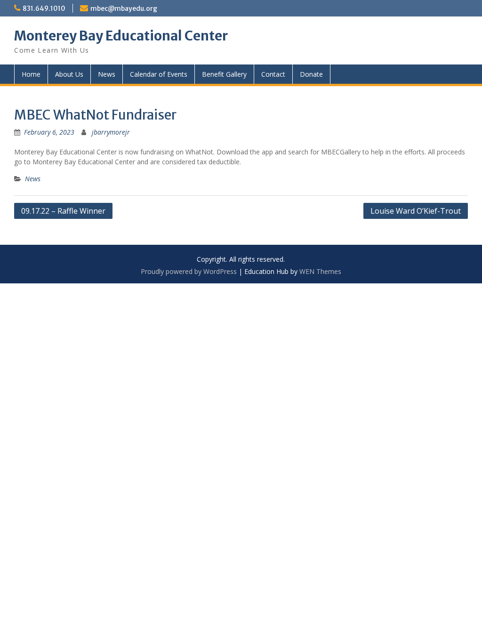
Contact (273, 74)
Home (31, 74)
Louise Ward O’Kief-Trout (415, 211)
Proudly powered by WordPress (189, 271)
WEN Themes (320, 271)
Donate (311, 74)
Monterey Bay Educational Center (121, 35)
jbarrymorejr (111, 132)
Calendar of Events (158, 74)
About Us (69, 74)
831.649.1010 (44, 8)
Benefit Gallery (224, 74)
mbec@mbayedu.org (123, 8)
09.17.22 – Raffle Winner (63, 211)
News (106, 74)
